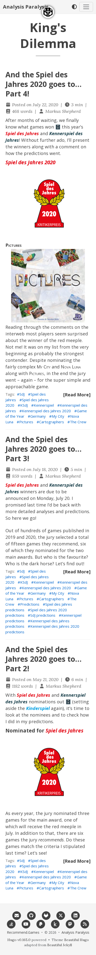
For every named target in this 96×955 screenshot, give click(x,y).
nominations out (46, 702)
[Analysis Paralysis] (48, 12)
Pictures (13, 245)
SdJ (22, 394)
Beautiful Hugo (76, 940)
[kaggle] (55, 923)
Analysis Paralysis (25, 6)
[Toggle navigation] (86, 7)
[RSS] (85, 923)
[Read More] (77, 395)
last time (36, 505)
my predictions (37, 721)
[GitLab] (46, 915)
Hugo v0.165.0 (19, 940)
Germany (38, 416)
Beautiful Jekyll (59, 945)
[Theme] (74, 6)
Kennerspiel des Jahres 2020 (46, 410)
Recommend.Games (23, 932)
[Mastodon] (70, 923)
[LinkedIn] (75, 915)
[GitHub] (31, 915)
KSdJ (24, 405)
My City (43, 367)
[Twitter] (60, 915)
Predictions (29, 604)
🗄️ (58, 127)
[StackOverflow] (11, 923)
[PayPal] (40, 923)
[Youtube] (26, 923)
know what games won (29, 127)
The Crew (78, 421)
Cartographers (51, 421)
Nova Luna (71, 367)
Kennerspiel (44, 405)
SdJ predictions (42, 615)
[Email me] (16, 915)
